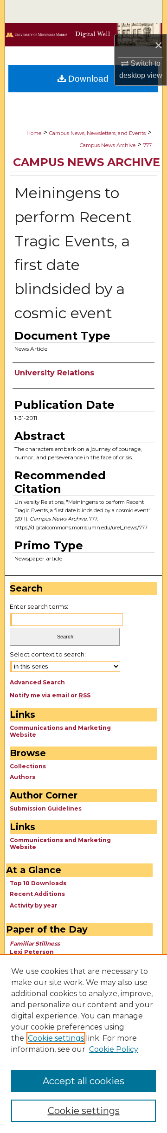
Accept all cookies (83, 1081)
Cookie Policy (113, 1049)
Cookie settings (56, 1038)
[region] (83, 1043)
